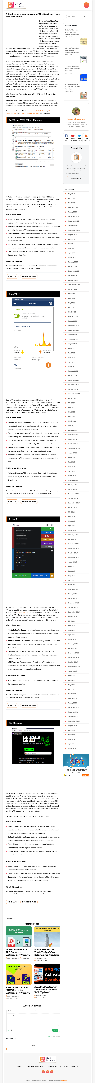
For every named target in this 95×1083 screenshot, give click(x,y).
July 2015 (71, 676)
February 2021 (73, 371)
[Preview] (11, 1030)
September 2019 (74, 448)
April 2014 (71, 744)
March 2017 (72, 585)
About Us (64, 1067)
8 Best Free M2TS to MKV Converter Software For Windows (18, 990)
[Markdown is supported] (9, 1030)
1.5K (79, 139)
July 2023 (71, 239)
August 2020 (72, 398)
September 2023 (74, 230)
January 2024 (72, 212)
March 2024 (72, 203)
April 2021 (71, 362)
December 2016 (73, 598)
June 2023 (71, 244)
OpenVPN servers (23, 612)
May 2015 (71, 685)
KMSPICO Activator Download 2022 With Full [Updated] (45, 989)
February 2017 (73, 589)
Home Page (12, 276)
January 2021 (72, 376)
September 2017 (74, 557)
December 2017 (73, 544)
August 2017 (72, 562)
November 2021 (73, 330)
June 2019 (71, 462)
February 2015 (73, 698)
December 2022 (73, 271)
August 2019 (72, 453)
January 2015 (72, 703)
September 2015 (74, 667)
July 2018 (71, 512)
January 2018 (72, 539)
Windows (10, 918)
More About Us (76, 178)
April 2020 (71, 417)
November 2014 (73, 712)
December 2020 (73, 380)
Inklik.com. (64, 1080)
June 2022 (71, 298)
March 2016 (72, 639)
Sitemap (74, 1067)
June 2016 (71, 626)
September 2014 (74, 721)
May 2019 (71, 467)
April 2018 (71, 526)
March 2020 (72, 421)
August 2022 (72, 289)
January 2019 (72, 485)
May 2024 (71, 194)
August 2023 (72, 235)
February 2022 (73, 317)
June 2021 (71, 353)
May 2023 (71, 248)
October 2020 (73, 389)
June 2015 (71, 680)
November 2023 (73, 221)
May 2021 (71, 357)
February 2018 (73, 535)
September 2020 (74, 394)
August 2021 (72, 344)
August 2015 (72, 671)
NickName (10, 1011)
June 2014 (71, 735)
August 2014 (72, 726)
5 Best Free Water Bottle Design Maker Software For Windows (46, 952)
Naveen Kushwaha (13, 958)
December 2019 (73, 435)
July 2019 (71, 457)
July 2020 (71, 403)
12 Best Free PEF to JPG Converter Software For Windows (18, 952)
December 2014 (73, 708)
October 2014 (73, 717)
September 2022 (74, 285)
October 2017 (73, 553)
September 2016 (74, 612)
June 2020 (71, 407)
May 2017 (71, 576)
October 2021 (73, 335)
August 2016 (72, 617)
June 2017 (71, 571)
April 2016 (71, 635)
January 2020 (72, 430)
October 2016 (73, 607)
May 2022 (71, 303)
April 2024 (71, 198)
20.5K (66, 139)
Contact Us (52, 1067)
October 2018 (73, 498)
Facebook (43, 1071)
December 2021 (73, 326)
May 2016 (71, 630)
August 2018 (72, 507)
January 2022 (72, 321)
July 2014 (71, 730)
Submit (55, 1030)
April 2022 (71, 307)
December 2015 (73, 653)
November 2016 (73, 603)
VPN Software (41, 111)
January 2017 (72, 594)
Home (19, 1067)
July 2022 (71, 294)
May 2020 (71, 412)
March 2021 (72, 367)
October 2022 (73, 280)
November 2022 (73, 276)
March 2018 (72, 530)
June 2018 (71, 517)
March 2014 (72, 748)
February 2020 (73, 426)
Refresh (33, 1045)
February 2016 (73, 644)
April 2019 (71, 471)
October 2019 (73, 444)
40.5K (73, 139)
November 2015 (73, 657)
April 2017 (71, 580)
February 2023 (73, 262)
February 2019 (73, 480)
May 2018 (71, 521)
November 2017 (73, 548)
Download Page (29, 276)
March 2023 (72, 257)
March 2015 (72, 694)
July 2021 (71, 348)
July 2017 (71, 567)
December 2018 (73, 489)
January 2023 (72, 267)
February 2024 (73, 207)
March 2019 (72, 476)
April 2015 (71, 689)
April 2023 (71, 253)
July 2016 (71, 621)
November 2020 (73, 385)
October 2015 (73, 662)
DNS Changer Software (30, 113)
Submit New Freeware (34, 1067)
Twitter (47, 1071)
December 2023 (73, 217)
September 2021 (74, 339)
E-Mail (35, 1011)
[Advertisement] (56, 5)
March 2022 (72, 312)
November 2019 (73, 439)
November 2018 (73, 494)
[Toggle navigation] (86, 5)
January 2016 (72, 648)
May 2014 (71, 739)
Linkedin (51, 1071)
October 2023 (73, 226)
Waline (55, 1049)
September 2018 (74, 503)
